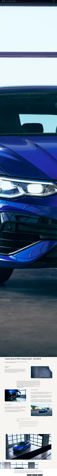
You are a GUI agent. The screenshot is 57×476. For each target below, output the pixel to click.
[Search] (52, 1)
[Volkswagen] (2, 1)
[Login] (54, 1)
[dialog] (28, 472)
